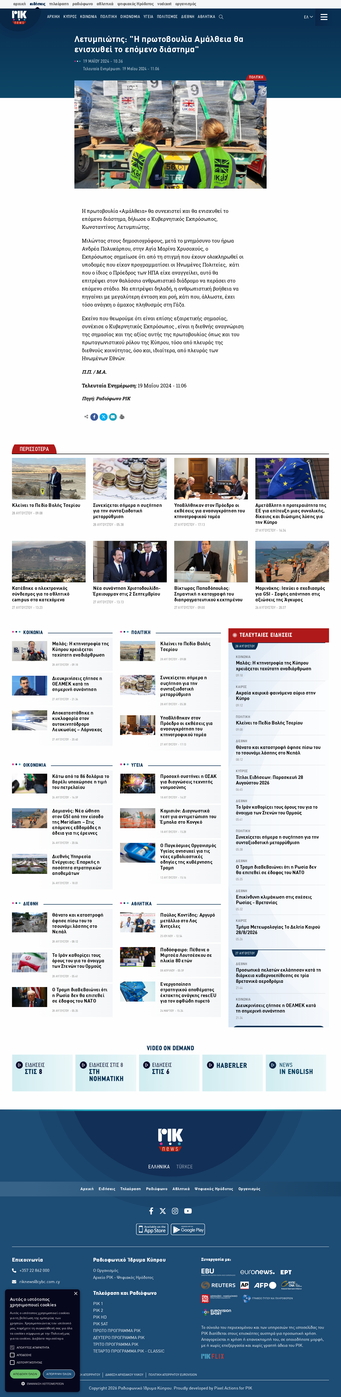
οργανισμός (185, 4)
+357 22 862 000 (34, 1271)
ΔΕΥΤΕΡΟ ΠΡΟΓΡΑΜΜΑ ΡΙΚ (119, 1338)
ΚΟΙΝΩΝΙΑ (33, 632)
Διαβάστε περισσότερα (47, 1338)
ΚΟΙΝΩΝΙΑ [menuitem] (88, 17)
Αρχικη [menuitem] (53, 17)
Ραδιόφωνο (157, 1189)
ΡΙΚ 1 (98, 1304)
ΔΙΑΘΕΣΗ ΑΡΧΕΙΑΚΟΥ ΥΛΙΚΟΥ (124, 1375)
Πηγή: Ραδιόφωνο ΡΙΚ (106, 398)
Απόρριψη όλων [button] (58, 1374)
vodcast (164, 4)
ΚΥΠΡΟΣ (242, 771)
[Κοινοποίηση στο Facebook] (94, 417)
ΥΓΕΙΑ (137, 765)
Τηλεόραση (130, 1189)
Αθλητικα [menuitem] (206, 17)
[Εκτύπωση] (121, 416)
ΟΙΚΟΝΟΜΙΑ (34, 765)
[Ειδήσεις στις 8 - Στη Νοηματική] (105, 1072)
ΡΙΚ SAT (100, 1324)
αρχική (19, 4)
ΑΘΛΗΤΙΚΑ (141, 904)
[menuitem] (221, 17)
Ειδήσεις (107, 1189)
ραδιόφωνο (82, 4)
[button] (12, 1348)
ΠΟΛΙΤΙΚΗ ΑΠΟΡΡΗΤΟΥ (84, 1375)
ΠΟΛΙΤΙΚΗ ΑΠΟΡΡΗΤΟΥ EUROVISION (173, 1375)
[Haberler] (232, 1072)
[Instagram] (175, 1211)
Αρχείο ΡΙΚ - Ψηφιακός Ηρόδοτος (123, 1278)
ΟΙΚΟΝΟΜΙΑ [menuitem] (130, 17)
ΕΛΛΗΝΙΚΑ (159, 1167)
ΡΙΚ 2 (98, 1311)
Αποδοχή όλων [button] (25, 1374)
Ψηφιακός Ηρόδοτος (214, 1189)
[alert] (42, 1340)
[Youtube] (188, 1211)
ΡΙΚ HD (100, 1318)
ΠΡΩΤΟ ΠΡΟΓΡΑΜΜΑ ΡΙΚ (117, 1331)
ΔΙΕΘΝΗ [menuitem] (187, 17)
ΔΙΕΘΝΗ (30, 904)
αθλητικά (105, 4)
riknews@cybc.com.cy (39, 1282)
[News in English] (296, 1072)
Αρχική (87, 1189)
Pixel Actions (226, 1389)
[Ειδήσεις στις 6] (169, 1072)
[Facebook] (152, 1211)
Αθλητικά (181, 1189)
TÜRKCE (184, 1167)
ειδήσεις (37, 4)
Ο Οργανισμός (105, 1271)
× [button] (75, 1294)
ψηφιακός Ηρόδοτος (135, 4)
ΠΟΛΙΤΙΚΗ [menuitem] (108, 17)
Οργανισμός (249, 1189)
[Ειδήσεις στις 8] (42, 1072)
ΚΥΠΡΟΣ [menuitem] (70, 17)
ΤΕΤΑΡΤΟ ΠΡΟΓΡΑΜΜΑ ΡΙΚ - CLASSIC (129, 1352)
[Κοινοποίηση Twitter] (103, 417)
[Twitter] (162, 1211)
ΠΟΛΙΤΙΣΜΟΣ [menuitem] (167, 17)
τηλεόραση (59, 4)
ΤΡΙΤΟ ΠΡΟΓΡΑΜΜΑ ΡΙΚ (115, 1345)
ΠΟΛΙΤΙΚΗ (256, 77)
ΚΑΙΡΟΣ (241, 687)
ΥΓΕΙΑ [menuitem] (149, 17)
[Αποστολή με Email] (113, 417)
